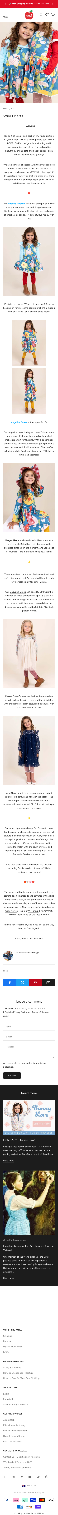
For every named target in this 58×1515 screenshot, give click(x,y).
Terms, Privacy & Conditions (17, 1467)
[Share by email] (48, 982)
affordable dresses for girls (14, 1240)
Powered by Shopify (35, 1492)
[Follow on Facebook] (4, 1477)
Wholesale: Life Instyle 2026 (17, 1462)
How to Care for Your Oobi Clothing (21, 1378)
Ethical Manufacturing (14, 1425)
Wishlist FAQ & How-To (15, 1404)
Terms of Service (40, 1012)
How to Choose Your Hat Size (18, 1372)
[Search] (41, 15)
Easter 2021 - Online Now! (19, 1140)
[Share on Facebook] (9, 982)
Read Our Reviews (12, 1441)
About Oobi (9, 1419)
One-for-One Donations (15, 1430)
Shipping (7, 1335)
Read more (8, 1160)
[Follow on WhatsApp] (46, 1477)
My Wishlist (9, 1399)
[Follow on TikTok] (38, 1477)
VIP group (33, 910)
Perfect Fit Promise (12, 1346)
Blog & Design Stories (14, 1436)
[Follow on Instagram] (13, 1477)
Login (6, 1393)
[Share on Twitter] (22, 982)
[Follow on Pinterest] (21, 1477)
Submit (12, 1075)
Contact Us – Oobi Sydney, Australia (21, 1456)
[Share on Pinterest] (35, 982)
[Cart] (53, 15)
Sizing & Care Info (12, 1367)
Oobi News (11, 910)
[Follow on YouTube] (30, 1477)
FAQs (6, 1352)
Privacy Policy (20, 1012)
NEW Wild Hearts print (41, 172)
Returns (7, 1341)
